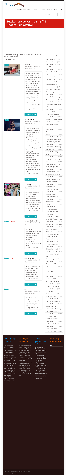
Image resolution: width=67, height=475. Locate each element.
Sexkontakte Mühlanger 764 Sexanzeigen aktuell (54, 194)
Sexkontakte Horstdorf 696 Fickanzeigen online (54, 186)
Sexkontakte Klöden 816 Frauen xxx (54, 285)
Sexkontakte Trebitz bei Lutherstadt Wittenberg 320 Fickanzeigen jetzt (54, 139)
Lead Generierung (8, 473)
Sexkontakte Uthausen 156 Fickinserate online (54, 65)
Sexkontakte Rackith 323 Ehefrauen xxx (54, 78)
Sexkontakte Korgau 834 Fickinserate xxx (54, 263)
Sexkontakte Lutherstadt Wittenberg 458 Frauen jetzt (54, 146)
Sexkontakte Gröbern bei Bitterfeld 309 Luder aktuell (54, 249)
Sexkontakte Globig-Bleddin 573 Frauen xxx (54, 153)
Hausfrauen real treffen (24, 10)
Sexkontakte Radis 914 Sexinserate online (54, 83)
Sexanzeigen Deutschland (19, 471)
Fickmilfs (28, 471)
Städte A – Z (58, 10)
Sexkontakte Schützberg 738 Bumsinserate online (54, 279)
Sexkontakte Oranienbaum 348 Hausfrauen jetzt (54, 229)
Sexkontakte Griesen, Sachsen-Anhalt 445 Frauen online (54, 236)
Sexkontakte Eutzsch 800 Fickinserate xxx (54, 71)
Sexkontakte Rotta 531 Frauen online (54, 60)
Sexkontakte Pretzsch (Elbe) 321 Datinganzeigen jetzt (54, 256)
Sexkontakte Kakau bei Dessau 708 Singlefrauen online (54, 179)
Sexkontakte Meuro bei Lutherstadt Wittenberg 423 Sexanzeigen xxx (54, 104)
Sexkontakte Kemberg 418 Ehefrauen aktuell (32, 68)
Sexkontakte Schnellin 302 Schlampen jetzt (54, 96)
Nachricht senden (30, 114)
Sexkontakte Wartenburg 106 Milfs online (54, 201)
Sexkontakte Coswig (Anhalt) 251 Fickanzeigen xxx (54, 328)
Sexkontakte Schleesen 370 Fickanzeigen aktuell (54, 112)
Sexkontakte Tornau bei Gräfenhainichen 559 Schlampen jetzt (54, 292)
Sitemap (15, 473)
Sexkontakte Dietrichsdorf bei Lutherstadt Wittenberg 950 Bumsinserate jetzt (54, 308)
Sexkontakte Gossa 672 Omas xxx (54, 322)
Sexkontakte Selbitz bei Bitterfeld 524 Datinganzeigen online (54, 89)
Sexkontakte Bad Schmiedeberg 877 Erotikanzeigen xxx (54, 209)
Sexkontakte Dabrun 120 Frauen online (54, 131)
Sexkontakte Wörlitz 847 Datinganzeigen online (54, 243)
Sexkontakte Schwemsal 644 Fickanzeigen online (54, 316)
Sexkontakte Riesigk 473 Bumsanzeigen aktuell (54, 165)
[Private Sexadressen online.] (14, 5)
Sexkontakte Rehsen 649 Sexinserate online (54, 125)
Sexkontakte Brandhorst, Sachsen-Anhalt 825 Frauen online (54, 216)
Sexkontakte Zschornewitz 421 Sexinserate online (54, 271)
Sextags (49, 10)
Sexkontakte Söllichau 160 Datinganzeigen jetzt (54, 300)
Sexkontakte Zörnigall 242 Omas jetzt (54, 223)
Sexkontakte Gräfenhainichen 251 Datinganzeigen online (54, 171)
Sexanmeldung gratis (39, 10)
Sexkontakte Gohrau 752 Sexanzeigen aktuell (54, 119)
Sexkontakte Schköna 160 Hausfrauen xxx (54, 159)
